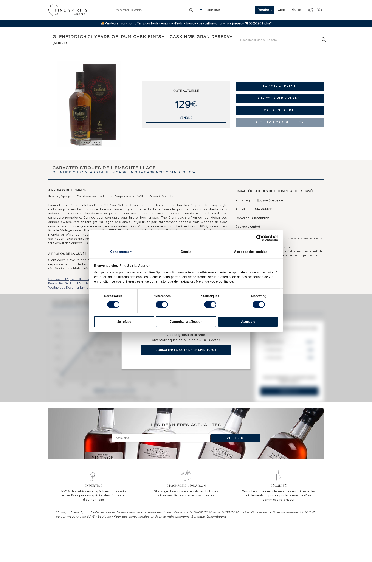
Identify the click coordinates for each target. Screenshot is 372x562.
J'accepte (248, 322)
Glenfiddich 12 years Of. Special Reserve (77, 279)
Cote (282, 10)
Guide (296, 10)
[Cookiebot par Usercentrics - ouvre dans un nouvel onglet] (259, 237)
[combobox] (283, 40)
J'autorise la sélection (186, 322)
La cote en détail (279, 86)
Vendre (186, 118)
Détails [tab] (186, 251)
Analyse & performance (280, 98)
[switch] (162, 304)
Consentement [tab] (121, 251)
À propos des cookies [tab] (250, 251)
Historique (212, 10)
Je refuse (124, 322)
